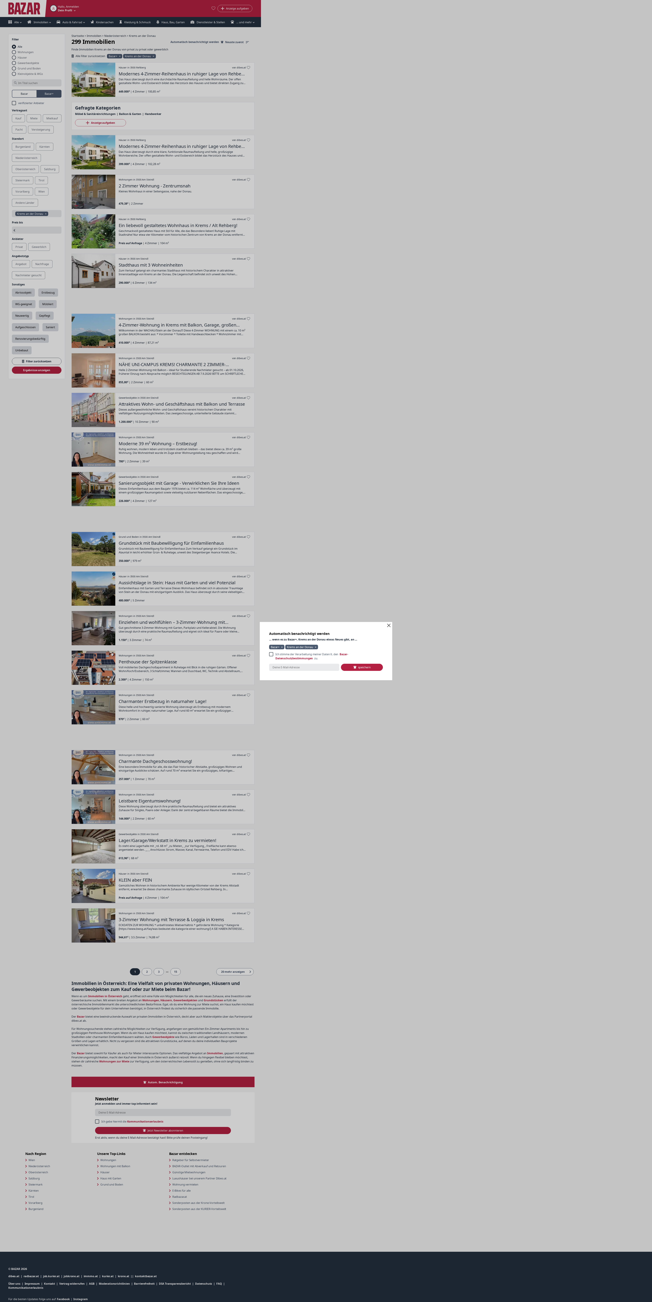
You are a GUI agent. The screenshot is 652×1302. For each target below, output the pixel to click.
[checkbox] (326, 656)
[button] (389, 625)
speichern (364, 667)
